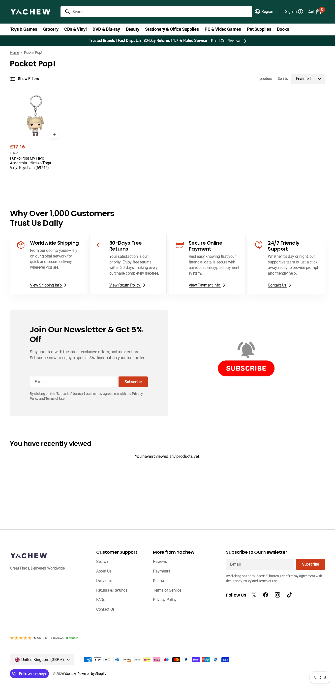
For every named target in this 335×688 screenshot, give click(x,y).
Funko (14, 153)
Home (14, 53)
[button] (263, 12)
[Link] (48, 264)
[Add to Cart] (54, 134)
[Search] (65, 11)
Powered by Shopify (91, 674)
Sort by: (283, 79)
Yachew (70, 674)
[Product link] (35, 130)
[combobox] (161, 11)
